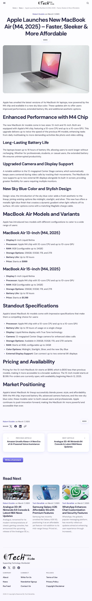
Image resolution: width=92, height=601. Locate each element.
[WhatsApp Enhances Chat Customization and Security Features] (75, 492)
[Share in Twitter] (10, 426)
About (5, 577)
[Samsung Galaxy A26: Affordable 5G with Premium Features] (46, 492)
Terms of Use (51, 577)
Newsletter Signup (29, 581)
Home (15, 8)
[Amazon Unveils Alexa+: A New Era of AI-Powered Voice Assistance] (24, 442)
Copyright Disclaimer (55, 586)
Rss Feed (6, 586)
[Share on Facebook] (15, 426)
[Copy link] (25, 426)
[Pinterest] (18, 567)
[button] (4, 3)
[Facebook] (4, 567)
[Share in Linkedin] (20, 426)
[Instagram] (14, 567)
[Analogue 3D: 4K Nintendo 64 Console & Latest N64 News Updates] (68, 442)
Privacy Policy (52, 581)
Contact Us (26, 586)
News (21, 8)
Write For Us (26, 577)
